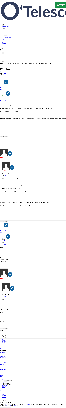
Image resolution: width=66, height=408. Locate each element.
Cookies (3, 387)
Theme (3, 382)
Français (6, 381)
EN (3, 24)
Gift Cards (4, 397)
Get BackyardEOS (3, 352)
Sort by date (4, 144)
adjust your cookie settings (27, 404)
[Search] (0, 50)
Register (3, 39)
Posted (3, 87)
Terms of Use (16, 405)
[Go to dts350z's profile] (2, 71)
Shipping (1, 375)
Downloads (4, 43)
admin (1, 161)
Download (2, 364)
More (5, 46)
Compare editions (3, 357)
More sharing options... (4, 136)
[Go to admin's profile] (4, 155)
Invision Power (7, 383)
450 (4, 240)
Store (3, 42)
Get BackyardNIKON (3, 362)
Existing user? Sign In (5, 26)
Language (3, 379)
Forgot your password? (7, 37)
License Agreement (3, 369)
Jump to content (2, 0)
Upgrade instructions (3, 354)
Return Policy (2, 376)
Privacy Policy (4, 385)
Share (5, 98)
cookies (6, 404)
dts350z (5, 73)
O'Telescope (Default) (8, 384)
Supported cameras (3, 356)
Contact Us (2, 348)
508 (4, 172)
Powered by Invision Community (19, 388)
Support (3, 44)
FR (3, 25)
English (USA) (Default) (8, 380)
